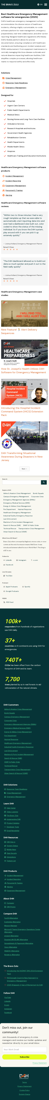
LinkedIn (9, 560)
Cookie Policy (24, 1090)
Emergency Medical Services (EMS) (16, 503)
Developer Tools (13, 827)
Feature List (11, 861)
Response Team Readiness (17, 83)
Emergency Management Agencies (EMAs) (19, 500)
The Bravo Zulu (12, 816)
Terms (24, 1082)
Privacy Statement (40, 1063)
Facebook (9, 565)
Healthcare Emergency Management (17, 513)
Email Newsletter (13, 831)
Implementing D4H (14, 819)
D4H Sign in (11, 842)
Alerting (9, 195)
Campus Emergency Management (16, 497)
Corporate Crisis (37, 497)
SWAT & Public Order (31, 525)
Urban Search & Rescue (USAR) (15, 532)
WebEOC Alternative (11, 951)
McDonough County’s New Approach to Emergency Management (22, 979)
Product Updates (13, 823)
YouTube (9, 576)
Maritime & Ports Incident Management (18, 522)
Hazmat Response (25, 509)
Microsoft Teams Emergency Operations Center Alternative (22, 930)
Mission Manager (10, 926)
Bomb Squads (38, 493)
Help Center (11, 808)
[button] (39, 4)
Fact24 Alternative (11, 918)
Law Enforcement (10, 519)
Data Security (12, 853)
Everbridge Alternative (12, 922)
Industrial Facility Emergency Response (18, 516)
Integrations (11, 857)
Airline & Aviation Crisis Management (17, 493)
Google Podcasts (12, 591)
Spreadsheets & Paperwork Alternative (18, 943)
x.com (35, 560)
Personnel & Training (14, 190)
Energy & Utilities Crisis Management (17, 506)
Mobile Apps (11, 850)
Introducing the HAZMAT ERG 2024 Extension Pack (25, 972)
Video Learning (12, 812)
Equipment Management (16, 186)
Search (4, 479)
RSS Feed (9, 602)
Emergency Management (16, 88)
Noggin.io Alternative (12, 955)
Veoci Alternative (10, 947)
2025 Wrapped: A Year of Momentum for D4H (25, 985)
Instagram (22, 560)
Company (10, 903)
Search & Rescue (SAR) (12, 525)
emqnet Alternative (11, 936)
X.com (6, 1005)
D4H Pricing (11, 907)
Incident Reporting (13, 181)
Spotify (27, 587)
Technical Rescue (9, 529)
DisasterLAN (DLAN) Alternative (16, 940)
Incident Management (15, 176)
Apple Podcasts (12, 587)
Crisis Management (13, 78)
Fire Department (9, 509)
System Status (12, 846)
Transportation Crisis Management (31, 529)
